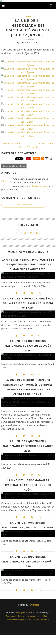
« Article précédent (11, 143)
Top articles (10, 616)
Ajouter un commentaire (24, 205)
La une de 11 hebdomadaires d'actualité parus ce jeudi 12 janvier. (28, 27)
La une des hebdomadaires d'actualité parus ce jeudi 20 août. (28, 485)
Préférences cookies (41, 619)
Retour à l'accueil (28, 147)
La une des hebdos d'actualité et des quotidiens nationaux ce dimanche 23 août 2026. (28, 264)
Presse (28, 16)
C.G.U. (45, 616)
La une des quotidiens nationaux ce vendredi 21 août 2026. (28, 446)
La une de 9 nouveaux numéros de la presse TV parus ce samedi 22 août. (28, 303)
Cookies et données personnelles (18, 619)
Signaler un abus (33, 616)
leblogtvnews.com (38, 185)
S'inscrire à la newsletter (14, 166)
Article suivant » (46, 143)
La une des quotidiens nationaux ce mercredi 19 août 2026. (28, 561)
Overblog (34, 604)
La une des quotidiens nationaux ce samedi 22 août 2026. (28, 345)
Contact (21, 616)
